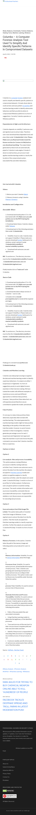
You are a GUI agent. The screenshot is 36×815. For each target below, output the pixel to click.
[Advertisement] (18, 70)
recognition (26, 106)
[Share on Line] (16, 659)
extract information (13, 557)
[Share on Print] (19, 656)
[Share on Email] (23, 656)
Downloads (17, 31)
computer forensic (17, 98)
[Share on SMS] (19, 659)
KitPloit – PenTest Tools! (16, 650)
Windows (28, 33)
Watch (26, 194)
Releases (12, 226)
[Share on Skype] (31, 659)
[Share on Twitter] (8, 656)
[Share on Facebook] (4, 656)
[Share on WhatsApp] (31, 656)
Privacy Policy (7, 773)
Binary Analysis (8, 31)
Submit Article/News (9, 767)
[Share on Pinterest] (12, 656)
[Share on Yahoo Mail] (4, 659)
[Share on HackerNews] (12, 659)
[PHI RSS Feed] (7, 751)
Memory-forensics (11, 199)
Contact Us (6, 777)
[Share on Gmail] (8, 659)
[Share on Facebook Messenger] (16, 663)
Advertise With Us (8, 770)
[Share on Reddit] (27, 656)
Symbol (20, 240)
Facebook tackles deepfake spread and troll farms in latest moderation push (15, 704)
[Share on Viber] (23, 659)
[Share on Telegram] (27, 659)
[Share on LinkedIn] (16, 656)
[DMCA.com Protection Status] (8, 790)
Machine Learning (18, 33)
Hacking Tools (7, 33)
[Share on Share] (19, 663)
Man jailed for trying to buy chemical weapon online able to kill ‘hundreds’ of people (17, 687)
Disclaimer (6, 780)
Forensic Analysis (27, 31)
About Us (5, 763)
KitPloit (6, 671)
